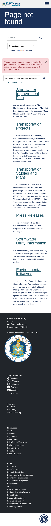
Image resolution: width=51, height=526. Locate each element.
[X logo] (8, 381)
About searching (15, 82)
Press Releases (30, 215)
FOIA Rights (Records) (17, 442)
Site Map (11, 407)
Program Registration (16, 498)
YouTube (14, 387)
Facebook (14, 378)
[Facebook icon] (8, 378)
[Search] (44, 78)
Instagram (14, 384)
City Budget (12, 436)
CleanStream (12, 469)
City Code (11, 466)
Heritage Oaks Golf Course (18, 492)
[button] (46, 62)
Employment (12, 483)
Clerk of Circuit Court (16, 472)
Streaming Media (14, 506)
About (9, 431)
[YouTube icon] (8, 387)
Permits (10, 451)
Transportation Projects (28, 126)
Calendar (11, 433)
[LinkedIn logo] (8, 390)
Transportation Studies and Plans (28, 173)
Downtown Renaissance (17, 478)
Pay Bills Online (14, 448)
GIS (8, 486)
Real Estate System (15, 501)
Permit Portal (12, 495)
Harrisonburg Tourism (16, 489)
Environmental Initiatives (28, 271)
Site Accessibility (14, 412)
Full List (14, 393)
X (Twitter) (14, 381)
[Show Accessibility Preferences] (43, 518)
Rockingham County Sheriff (19, 504)
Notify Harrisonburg (15, 445)
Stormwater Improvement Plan (27, 94)
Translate (28, 50)
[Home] (11, 4)
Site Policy (11, 410)
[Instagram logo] (8, 384)
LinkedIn (14, 390)
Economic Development (17, 481)
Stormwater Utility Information (31, 241)
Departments (12, 439)
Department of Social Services (20, 475)
